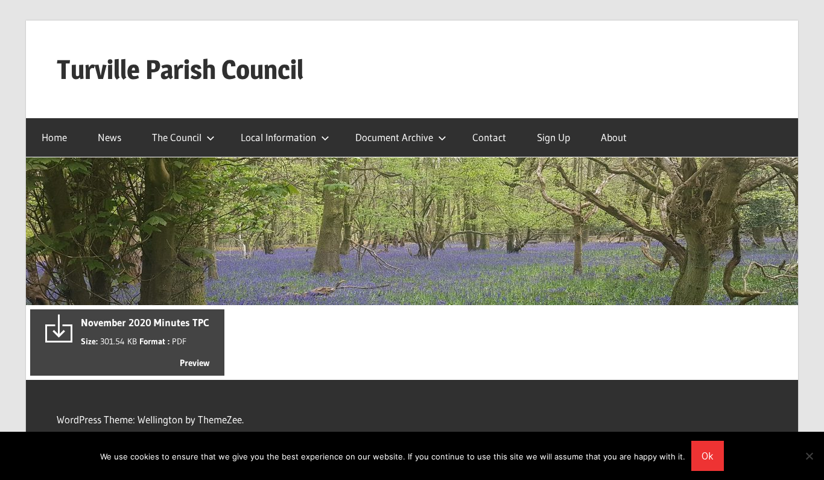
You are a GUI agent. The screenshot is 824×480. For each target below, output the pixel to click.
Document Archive (394, 137)
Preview (194, 362)
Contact (489, 137)
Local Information (278, 137)
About (614, 137)
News (109, 137)
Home (54, 137)
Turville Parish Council (180, 69)
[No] (809, 456)
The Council (176, 137)
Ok (708, 455)
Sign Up (553, 137)
